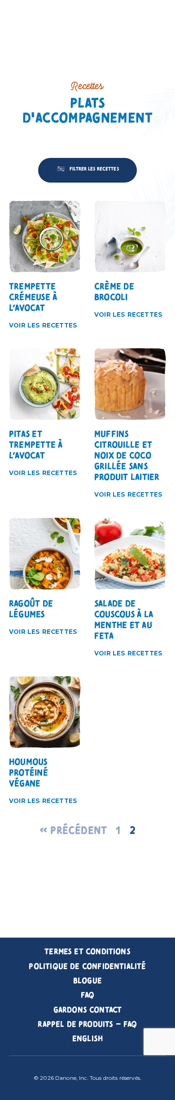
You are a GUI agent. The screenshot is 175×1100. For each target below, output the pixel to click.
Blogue (87, 981)
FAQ (88, 995)
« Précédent (73, 830)
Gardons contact (87, 1010)
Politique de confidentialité (87, 967)
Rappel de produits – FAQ (87, 1025)
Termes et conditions (87, 952)
